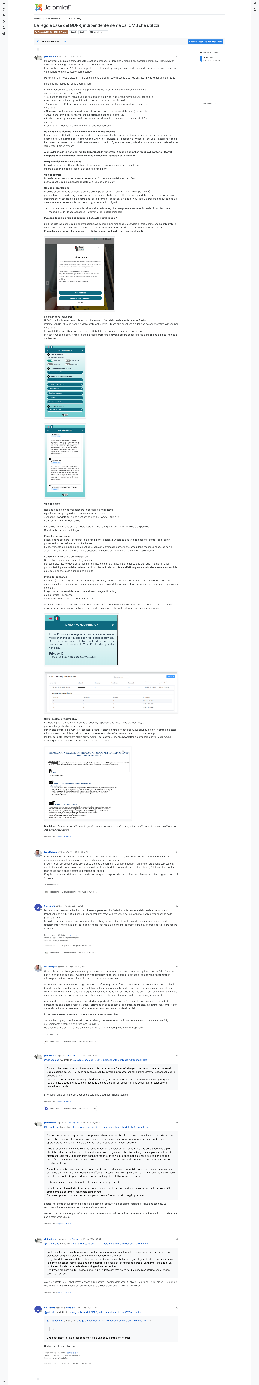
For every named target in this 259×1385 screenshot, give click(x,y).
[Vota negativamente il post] (169, 842)
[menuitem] (255, 3)
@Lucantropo (51, 1126)
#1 (177, 56)
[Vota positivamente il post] (159, 842)
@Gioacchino (51, 1059)
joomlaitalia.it (72, 935)
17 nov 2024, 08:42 (75, 56)
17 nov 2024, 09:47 (89, 1055)
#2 (177, 852)
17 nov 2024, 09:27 (76, 852)
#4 (177, 966)
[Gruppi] (4, 33)
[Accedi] (255, 3)
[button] (4, 1381)
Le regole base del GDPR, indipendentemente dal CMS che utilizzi (110, 1059)
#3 (177, 906)
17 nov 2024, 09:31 (74, 906)
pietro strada (50, 56)
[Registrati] (255, 9)
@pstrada (49, 1312)
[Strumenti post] (175, 842)
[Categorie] (4, 3)
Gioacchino (49, 906)
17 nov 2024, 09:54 (92, 1239)
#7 (177, 1239)
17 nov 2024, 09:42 (76, 966)
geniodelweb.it (64, 836)
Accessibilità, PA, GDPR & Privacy (52, 32)
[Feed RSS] (65, 41)
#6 (177, 1122)
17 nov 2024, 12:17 (89, 1307)
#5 (177, 1055)
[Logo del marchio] (53, 7)
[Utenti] (4, 27)
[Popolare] (4, 21)
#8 (177, 1307)
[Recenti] (4, 9)
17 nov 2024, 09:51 (92, 1122)
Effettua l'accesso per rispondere (205, 41)
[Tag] (4, 15)
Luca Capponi (50, 852)
